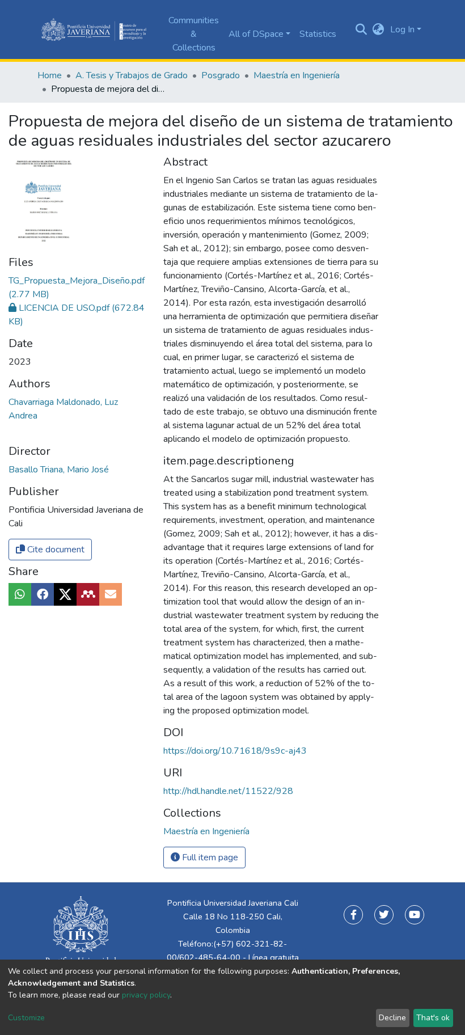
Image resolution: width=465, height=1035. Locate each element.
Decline (392, 1017)
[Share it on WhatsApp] (20, 594)
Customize (26, 1017)
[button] (378, 29)
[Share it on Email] (110, 594)
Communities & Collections (193, 34)
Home (49, 75)
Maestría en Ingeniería (296, 75)
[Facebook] (353, 914)
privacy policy (146, 995)
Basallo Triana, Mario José (59, 469)
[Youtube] (414, 914)
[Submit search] (361, 29)
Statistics (317, 34)
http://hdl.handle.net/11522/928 (228, 791)
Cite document (54, 549)
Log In (402, 29)
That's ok (433, 1017)
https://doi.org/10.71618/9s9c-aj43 (235, 751)
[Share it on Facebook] (42, 594)
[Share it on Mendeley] (88, 594)
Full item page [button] (209, 857)
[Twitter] (384, 914)
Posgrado (220, 75)
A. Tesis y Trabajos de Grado (131, 75)
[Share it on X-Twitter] (65, 594)
